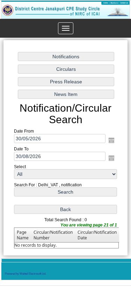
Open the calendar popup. (111, 140)
